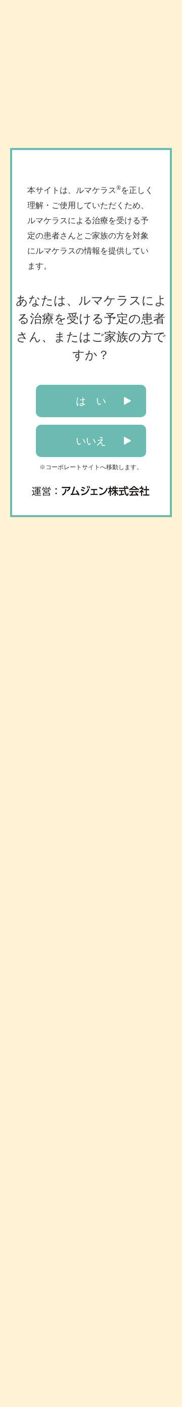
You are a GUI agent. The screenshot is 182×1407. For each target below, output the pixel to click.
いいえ (91, 440)
